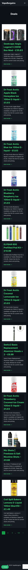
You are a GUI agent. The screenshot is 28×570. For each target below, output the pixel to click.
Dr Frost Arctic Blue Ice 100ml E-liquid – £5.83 (13, 147)
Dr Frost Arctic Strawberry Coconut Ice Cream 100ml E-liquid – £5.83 (14, 402)
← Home (5, 567)
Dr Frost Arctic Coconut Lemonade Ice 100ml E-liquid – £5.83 (12, 297)
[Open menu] (24, 3)
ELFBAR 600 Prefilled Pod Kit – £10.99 (13, 247)
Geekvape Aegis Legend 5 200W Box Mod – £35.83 (13, 47)
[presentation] (14, 32)
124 (19, 533)
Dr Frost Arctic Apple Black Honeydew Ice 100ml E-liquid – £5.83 (12, 96)
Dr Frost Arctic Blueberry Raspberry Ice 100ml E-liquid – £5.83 (12, 196)
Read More (8, 64)
